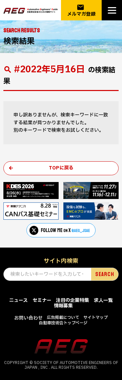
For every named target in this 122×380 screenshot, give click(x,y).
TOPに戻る (61, 167)
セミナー (42, 300)
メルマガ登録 (81, 10)
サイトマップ (95, 317)
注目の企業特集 (72, 300)
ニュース (18, 300)
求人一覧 (103, 300)
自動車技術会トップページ (63, 323)
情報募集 (63, 305)
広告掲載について (63, 317)
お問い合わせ (28, 318)
